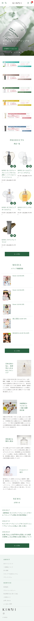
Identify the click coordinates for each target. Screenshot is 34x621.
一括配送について (8, 567)
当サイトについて (8, 563)
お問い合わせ (7, 600)
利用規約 (5, 587)
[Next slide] (22, 52)
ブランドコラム (7, 577)
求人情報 (5, 570)
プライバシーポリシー (9, 590)
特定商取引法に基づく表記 (10, 593)
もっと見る (17, 254)
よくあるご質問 (7, 604)
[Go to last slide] (11, 52)
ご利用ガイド (7, 597)
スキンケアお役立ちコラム (10, 574)
